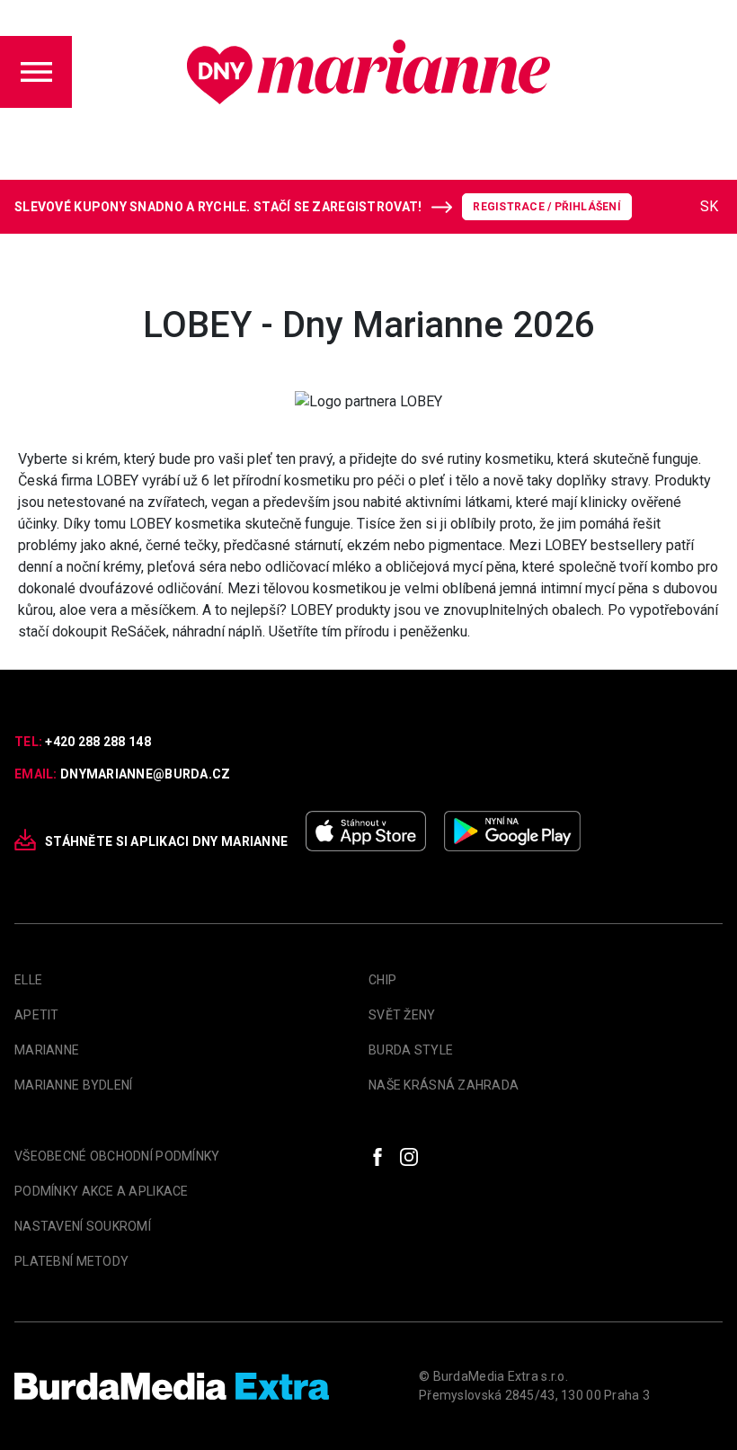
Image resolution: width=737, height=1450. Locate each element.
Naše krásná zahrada (443, 1085)
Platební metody (71, 1261)
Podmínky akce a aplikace (101, 1191)
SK (709, 206)
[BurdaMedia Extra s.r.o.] (171, 1386)
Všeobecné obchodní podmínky (117, 1156)
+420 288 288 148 (97, 741)
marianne (46, 1050)
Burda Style (410, 1050)
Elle (28, 980)
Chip (382, 980)
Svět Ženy (402, 1015)
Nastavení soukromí (82, 1226)
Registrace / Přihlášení (547, 206)
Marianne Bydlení (73, 1085)
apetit (36, 1015)
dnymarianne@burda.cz (145, 774)
